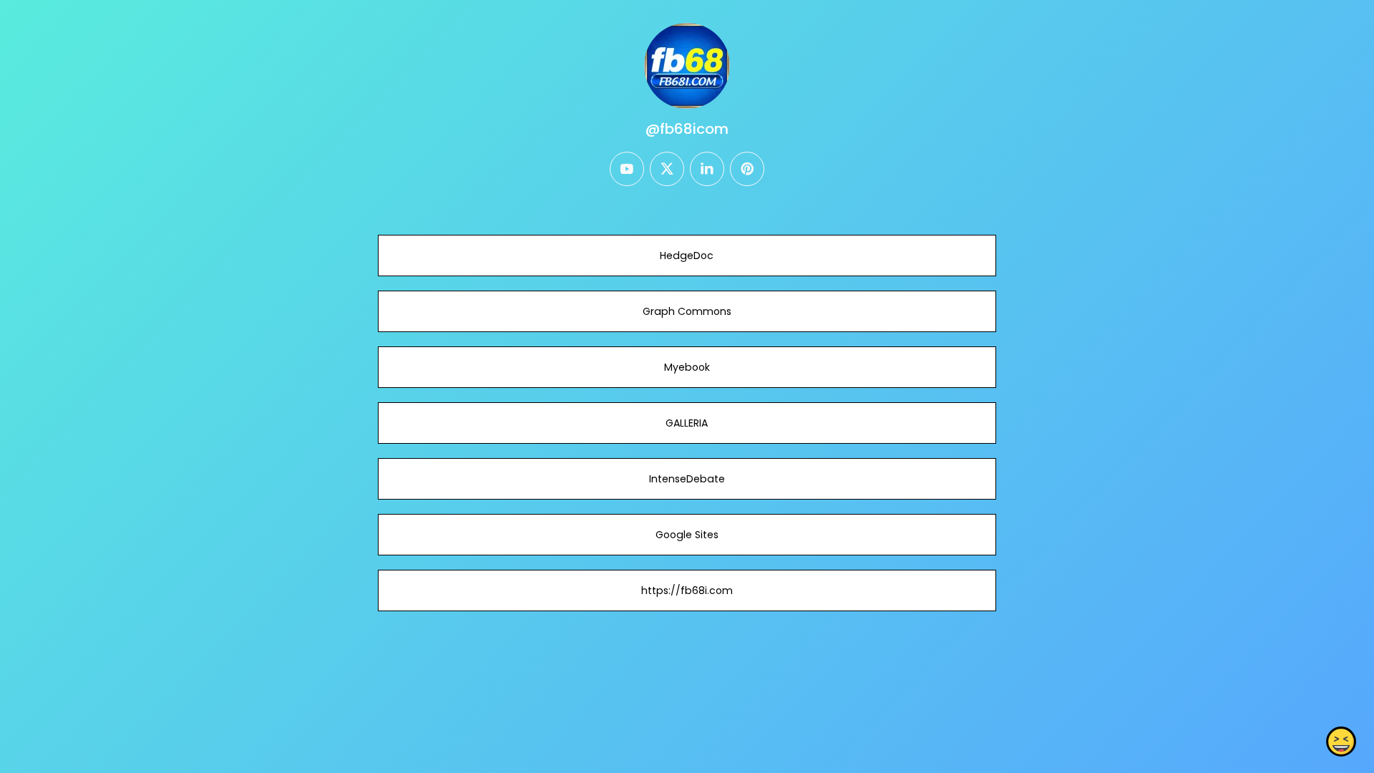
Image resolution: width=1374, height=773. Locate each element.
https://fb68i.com (687, 590)
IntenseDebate (687, 479)
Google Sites (687, 535)
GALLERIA (687, 423)
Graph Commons (687, 311)
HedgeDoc (686, 255)
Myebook (687, 367)
